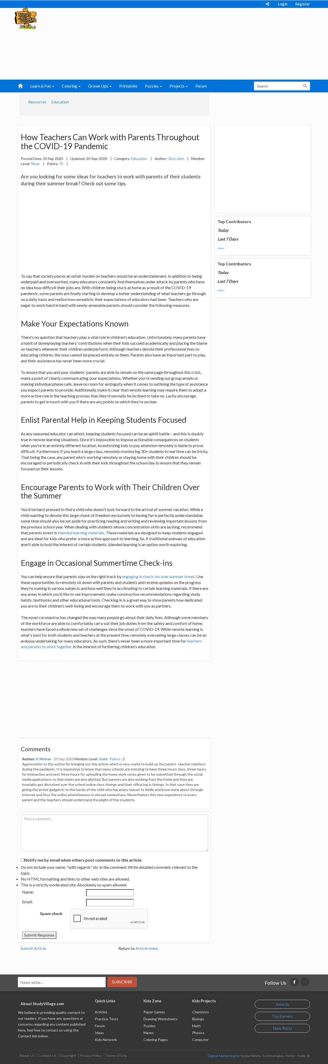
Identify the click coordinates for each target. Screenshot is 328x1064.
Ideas (99, 1032)
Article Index (147, 948)
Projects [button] (177, 85)
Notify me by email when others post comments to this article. (83, 859)
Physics (198, 1032)
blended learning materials (81, 532)
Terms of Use (116, 1055)
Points (115, 759)
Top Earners (282, 1016)
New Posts (282, 1028)
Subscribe (122, 982)
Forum (201, 85)
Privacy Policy (91, 1055)
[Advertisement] (154, 44)
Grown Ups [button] (98, 85)
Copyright (68, 1055)
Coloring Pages (156, 1039)
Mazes (149, 1032)
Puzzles (150, 1026)
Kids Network (106, 1039)
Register (302, 4)
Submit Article (33, 948)
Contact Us (47, 1055)
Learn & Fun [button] (41, 85)
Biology (198, 1019)
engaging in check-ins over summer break (158, 576)
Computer (200, 1039)
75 (61, 163)
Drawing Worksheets (161, 1019)
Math (196, 1026)
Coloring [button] (70, 85)
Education (60, 101)
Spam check (51, 913)
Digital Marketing (221, 1056)
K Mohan (43, 759)
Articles (101, 1012)
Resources (37, 101)
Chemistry (200, 1012)
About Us (27, 1055)
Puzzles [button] (152, 85)
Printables (128, 85)
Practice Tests (106, 1019)
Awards (282, 1004)
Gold (103, 759)
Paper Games (154, 1012)
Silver (35, 163)
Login (283, 4)
